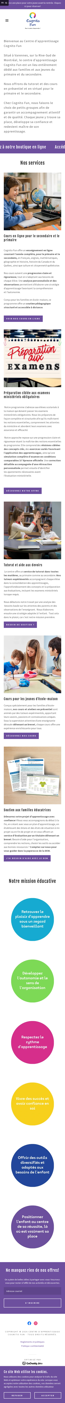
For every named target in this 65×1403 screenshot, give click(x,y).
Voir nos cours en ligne (23, 318)
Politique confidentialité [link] (32, 1346)
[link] (32, 20)
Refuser (17, 1395)
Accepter (47, 1395)
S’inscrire (32, 1303)
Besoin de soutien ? (20, 624)
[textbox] (32, 1291)
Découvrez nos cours (21, 736)
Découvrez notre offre (22, 491)
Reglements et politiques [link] (32, 1341)
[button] (5, 20)
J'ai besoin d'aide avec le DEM (27, 858)
